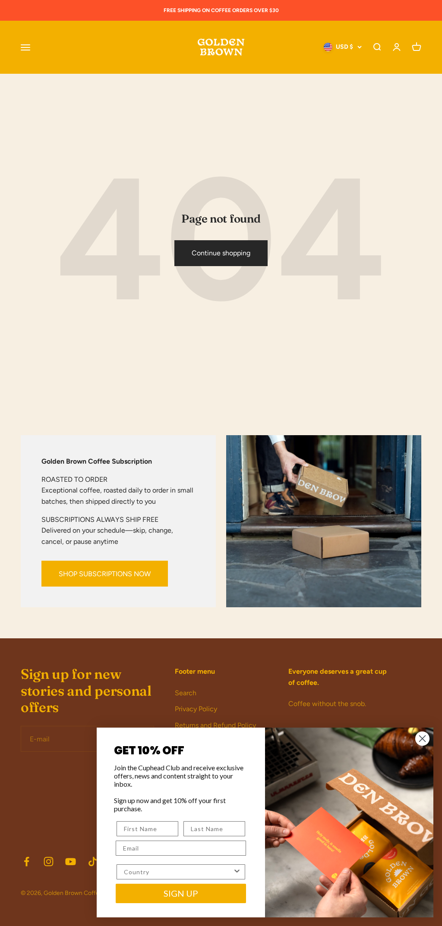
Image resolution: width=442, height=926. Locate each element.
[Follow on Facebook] (26, 861)
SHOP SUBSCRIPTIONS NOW (105, 574)
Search (185, 693)
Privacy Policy (196, 709)
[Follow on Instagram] (48, 861)
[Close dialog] (422, 738)
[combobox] (178, 872)
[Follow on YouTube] (70, 861)
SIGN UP (181, 893)
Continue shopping (221, 253)
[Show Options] (237, 872)
